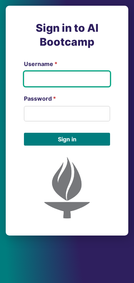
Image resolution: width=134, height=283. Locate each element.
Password (40, 98)
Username (41, 63)
